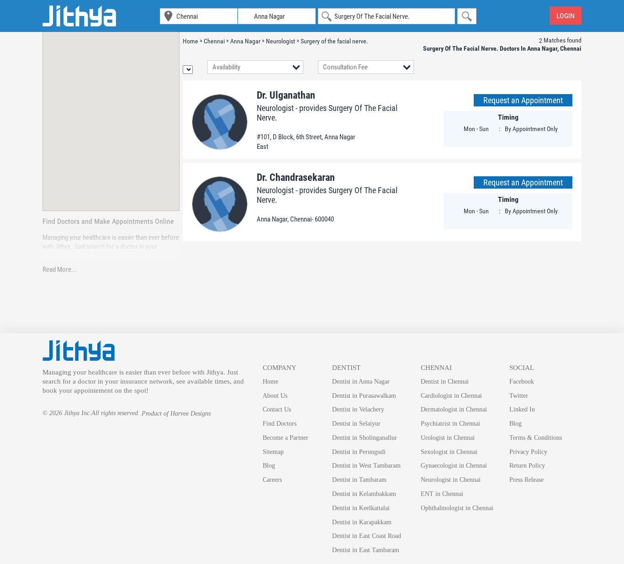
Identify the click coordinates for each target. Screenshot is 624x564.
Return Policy (527, 465)
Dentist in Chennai (445, 381)
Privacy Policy (528, 451)
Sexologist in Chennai (449, 451)
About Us (275, 395)
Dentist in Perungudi (359, 451)
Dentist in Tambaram (359, 479)
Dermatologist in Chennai (454, 409)
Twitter (518, 395)
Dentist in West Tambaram (366, 465)
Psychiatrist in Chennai (450, 423)
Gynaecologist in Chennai (454, 465)
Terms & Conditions (535, 437)
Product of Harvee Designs (176, 413)
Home (270, 381)
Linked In (522, 409)
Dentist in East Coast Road (366, 535)
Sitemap (273, 451)
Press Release (526, 479)
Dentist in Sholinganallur (364, 437)
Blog (269, 465)
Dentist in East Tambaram (365, 550)
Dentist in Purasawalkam (364, 395)
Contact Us (277, 409)
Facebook (521, 381)
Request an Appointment (523, 100)
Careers (272, 479)
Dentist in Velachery (358, 409)
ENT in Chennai (442, 493)
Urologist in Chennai (448, 437)
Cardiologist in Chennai (451, 395)
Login (565, 15)
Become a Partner (285, 437)
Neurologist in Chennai (451, 479)
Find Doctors (279, 423)
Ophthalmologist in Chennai (457, 508)
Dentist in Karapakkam (361, 522)
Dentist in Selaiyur (356, 423)
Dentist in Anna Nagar (361, 381)
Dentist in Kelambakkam (364, 493)
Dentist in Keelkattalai (361, 508)
